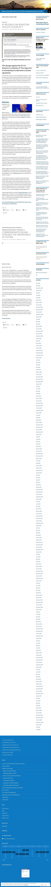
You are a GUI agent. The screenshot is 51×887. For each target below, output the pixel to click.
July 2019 (38, 436)
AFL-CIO (38, 97)
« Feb (3, 859)
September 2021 (39, 381)
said (10, 198)
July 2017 (38, 475)
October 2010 (39, 662)
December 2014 (39, 542)
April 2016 (38, 506)
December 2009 (39, 686)
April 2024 (38, 324)
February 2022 (39, 372)
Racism (13, 227)
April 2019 (38, 444)
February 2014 (39, 566)
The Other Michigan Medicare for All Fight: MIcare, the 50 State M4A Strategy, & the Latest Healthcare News (42, 140)
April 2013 (38, 590)
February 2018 (39, 465)
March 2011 (38, 650)
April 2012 (38, 619)
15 (45, 852)
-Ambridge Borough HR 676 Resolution (10, 744)
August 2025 (38, 290)
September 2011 (39, 636)
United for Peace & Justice (41, 103)
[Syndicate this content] (36, 131)
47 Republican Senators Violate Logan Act (15, 25)
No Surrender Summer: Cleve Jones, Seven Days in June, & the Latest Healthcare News (42, 167)
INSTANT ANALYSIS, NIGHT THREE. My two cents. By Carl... (42, 222)
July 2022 (38, 360)
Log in (3, 810)
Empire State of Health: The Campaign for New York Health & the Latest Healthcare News (42, 163)
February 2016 (39, 511)
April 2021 (38, 393)
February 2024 (39, 326)
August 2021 (38, 384)
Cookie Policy (25, 884)
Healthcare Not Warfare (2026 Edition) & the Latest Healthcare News (42, 177)
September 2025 (39, 288)
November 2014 (39, 544)
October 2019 (39, 429)
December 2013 (39, 571)
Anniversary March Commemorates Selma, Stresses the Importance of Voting (16, 233)
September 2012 (39, 607)
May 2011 (38, 645)
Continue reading (6, 318)
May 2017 (38, 480)
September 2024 (39, 314)
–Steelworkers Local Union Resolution (10, 747)
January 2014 (39, 568)
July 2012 (38, 612)
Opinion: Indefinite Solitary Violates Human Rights (12, 787)
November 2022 (39, 352)
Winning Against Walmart (41, 119)
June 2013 (38, 585)
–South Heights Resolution (8, 740)
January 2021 (39, 400)
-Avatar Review (5, 797)
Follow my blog (25, 875)
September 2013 (39, 578)
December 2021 (39, 376)
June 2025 (38, 295)
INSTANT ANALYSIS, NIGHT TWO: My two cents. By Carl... (42, 226)
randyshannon (14, 29)
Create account (5, 808)
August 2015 (38, 525)
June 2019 (38, 439)
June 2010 (38, 672)
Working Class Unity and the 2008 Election (11, 794)
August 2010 (38, 667)
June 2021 (38, 388)
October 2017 (39, 472)
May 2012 (38, 616)
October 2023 (39, 333)
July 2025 (38, 292)
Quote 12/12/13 (5, 790)
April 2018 (38, 463)
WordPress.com (5, 818)
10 (12, 852)
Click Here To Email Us (40, 32)
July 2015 (38, 528)
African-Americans (6, 227)
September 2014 (39, 549)
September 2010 (39, 664)
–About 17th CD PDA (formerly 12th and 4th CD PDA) (13, 763)
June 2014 (38, 556)
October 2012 (39, 604)
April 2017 (38, 482)
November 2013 (39, 573)
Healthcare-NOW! (40, 72)
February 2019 (39, 448)
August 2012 (38, 609)
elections (4, 22)
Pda (25, 873)
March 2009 (38, 708)
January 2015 (39, 540)
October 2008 (39, 720)
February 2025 (39, 302)
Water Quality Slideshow (41, 117)
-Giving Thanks (5, 799)
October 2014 (39, 547)
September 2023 (39, 336)
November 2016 (39, 492)
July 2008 (38, 727)
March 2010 (38, 679)
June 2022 (38, 362)
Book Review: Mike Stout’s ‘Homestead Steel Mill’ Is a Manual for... (41, 213)
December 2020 (39, 403)
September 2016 (39, 496)
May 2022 (38, 364)
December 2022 (39, 350)
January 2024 (39, 328)
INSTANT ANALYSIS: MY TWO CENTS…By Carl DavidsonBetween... (41, 230)
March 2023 (38, 343)
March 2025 (38, 300)
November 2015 (39, 518)
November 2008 (39, 717)
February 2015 (39, 537)
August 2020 (38, 412)
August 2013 (38, 580)
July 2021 (38, 386)
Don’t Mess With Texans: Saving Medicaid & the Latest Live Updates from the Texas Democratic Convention (42, 157)
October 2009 (39, 691)
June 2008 (38, 729)
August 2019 (38, 434)
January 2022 (39, 374)
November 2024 (39, 309)
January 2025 (39, 304)
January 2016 (39, 513)
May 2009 (38, 703)
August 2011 (38, 638)
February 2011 (39, 652)
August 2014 (38, 552)
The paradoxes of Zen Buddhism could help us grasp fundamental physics (42, 235)
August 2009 (38, 696)
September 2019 (39, 432)
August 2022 (38, 357)
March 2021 (38, 396)
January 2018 (39, 468)
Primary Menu (49, 11)
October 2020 (39, 408)
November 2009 (39, 688)
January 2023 (39, 348)
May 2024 (38, 321)
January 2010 (39, 684)
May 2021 (38, 391)
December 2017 (39, 470)
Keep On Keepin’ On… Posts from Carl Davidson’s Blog (42, 190)
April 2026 (38, 285)
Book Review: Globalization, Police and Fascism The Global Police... (42, 209)
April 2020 (38, 417)
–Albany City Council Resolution (9, 770)
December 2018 (39, 453)
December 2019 (39, 424)
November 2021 (39, 379)
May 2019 (38, 441)
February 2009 (39, 710)
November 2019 (39, 427)
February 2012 (39, 624)
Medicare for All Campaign (7, 752)
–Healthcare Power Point (7, 754)
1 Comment (21, 29)
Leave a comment (22, 239)
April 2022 (38, 367)
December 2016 (39, 489)
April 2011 (38, 648)
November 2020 (39, 405)
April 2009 (38, 705)
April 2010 (38, 676)
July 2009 (38, 698)
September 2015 (39, 523)
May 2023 (38, 340)
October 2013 (39, 576)
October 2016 (39, 494)
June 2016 (38, 504)
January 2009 (39, 712)
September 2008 (39, 722)
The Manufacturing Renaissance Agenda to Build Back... (42, 199)
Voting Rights (18, 227)
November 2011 (39, 631)
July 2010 (38, 669)
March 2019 (38, 446)
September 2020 (39, 410)
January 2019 (39, 451)
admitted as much (17, 173)
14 (38, 852)
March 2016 (38, 508)
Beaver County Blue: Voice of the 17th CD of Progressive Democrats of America (22, 11)
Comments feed (5, 815)
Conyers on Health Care (41, 70)
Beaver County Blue (25, 871)
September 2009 (39, 693)
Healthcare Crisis (39, 114)
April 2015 (38, 532)
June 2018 (38, 460)
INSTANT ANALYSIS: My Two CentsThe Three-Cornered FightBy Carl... (42, 204)
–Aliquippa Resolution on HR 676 (9, 742)
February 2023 (39, 345)
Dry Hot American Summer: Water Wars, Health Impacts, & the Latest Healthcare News (42, 172)
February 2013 (39, 595)
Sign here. (5, 102)
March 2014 (38, 564)
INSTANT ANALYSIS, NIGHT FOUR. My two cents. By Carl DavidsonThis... (42, 218)
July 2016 (38, 501)
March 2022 (38, 369)
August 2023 (38, 338)
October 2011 (39, 633)
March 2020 (38, 420)
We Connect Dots (40, 105)
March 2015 (38, 535)
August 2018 (38, 458)
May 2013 (38, 588)
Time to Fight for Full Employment (9, 792)
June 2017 (38, 477)
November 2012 (39, 602)
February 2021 (39, 398)
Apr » (48, 859)
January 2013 (39, 597)
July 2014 (38, 554)
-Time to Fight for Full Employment (40, 59)
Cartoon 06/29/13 (5, 766)
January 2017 (39, 487)
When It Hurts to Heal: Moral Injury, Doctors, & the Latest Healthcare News (42, 152)
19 (25, 854)
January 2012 (39, 626)
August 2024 (38, 316)
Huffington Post (41, 253)
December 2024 (39, 307)
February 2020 (39, 422)
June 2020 (38, 415)
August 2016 (38, 499)
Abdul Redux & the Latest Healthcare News (41, 136)
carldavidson (13, 239)
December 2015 (39, 516)
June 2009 (38, 700)
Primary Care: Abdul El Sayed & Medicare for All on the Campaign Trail (42, 182)
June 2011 (38, 643)
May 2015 (38, 530)
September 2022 (39, 355)
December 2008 (39, 715)
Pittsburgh (23, 872)
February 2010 (39, 681)
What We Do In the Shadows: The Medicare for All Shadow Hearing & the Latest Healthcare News (42, 146)
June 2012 (38, 614)
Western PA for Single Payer (42, 77)
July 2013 (38, 583)
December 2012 (39, 600)
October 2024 (39, 312)
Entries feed (4, 813)
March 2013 (38, 592)
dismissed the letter (22, 192)
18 (18, 854)
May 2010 (38, 674)
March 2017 (38, 484)
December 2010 (39, 657)
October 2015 (39, 520)
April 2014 (38, 561)
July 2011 (38, 640)
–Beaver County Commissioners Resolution (11, 749)
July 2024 (38, 319)
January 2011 (39, 655)
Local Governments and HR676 (42, 75)
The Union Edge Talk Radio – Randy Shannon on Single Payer (42, 87)
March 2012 (38, 621)
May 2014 (38, 559)
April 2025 (38, 297)
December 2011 (39, 628)
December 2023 (39, 331)
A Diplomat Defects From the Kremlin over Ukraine (42, 195)
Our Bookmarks (40, 264)
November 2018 (39, 456)
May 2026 (38, 283)
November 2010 (39, 660)
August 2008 (38, 724)
